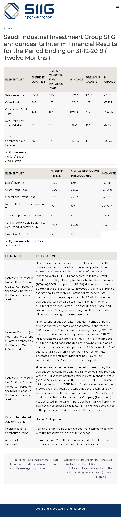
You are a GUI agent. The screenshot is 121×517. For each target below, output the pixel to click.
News (8, 28)
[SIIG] (29, 10)
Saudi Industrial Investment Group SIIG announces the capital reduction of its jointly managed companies (34, 464)
